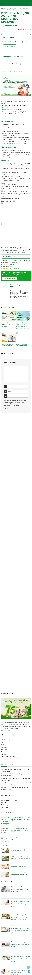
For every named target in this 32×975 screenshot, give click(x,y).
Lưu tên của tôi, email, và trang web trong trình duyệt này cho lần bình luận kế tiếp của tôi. (15, 402)
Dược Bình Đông (11, 25)
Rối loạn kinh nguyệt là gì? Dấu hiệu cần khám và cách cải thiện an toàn (20, 959)
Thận (2, 744)
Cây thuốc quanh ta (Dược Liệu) (10, 759)
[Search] (29, 3)
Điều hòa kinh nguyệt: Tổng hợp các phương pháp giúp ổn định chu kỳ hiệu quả (20, 830)
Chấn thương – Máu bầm (8, 756)
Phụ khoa (4, 747)
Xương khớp (4, 749)
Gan (2, 742)
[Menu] (2, 3)
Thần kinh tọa (5, 752)
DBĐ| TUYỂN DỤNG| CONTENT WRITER (7, 345)
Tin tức (9, 8)
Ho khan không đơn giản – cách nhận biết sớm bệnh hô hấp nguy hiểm (20, 889)
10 (12, 822)
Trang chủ (3, 8)
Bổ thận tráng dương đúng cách (19, 838)
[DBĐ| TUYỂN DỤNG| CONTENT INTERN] (23, 333)
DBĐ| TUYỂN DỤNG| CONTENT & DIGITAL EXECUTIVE (7, 324)
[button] (16, 256)
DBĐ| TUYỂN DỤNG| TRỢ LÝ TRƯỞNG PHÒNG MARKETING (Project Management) (22, 325)
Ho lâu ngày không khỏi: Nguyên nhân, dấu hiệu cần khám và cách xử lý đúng (19, 917)
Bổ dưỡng (4, 754)
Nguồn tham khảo (9, 256)
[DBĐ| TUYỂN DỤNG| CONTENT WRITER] (9, 333)
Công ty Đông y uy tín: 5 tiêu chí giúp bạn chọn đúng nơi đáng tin (20, 930)
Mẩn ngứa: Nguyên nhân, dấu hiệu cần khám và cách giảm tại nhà (20, 904)
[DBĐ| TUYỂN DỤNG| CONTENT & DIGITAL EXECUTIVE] (9, 312)
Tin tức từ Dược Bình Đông (9, 800)
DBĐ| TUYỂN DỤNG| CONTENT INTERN (22, 345)
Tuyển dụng (14, 8)
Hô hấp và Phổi (5, 740)
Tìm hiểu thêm (5, 730)
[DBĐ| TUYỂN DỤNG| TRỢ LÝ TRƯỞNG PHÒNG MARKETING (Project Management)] (23, 312)
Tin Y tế (3, 802)
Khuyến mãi (4, 807)
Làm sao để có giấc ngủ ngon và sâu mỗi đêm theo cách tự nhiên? (20, 944)
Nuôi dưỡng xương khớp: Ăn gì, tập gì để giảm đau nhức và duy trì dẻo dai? (20, 819)
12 (12, 852)
